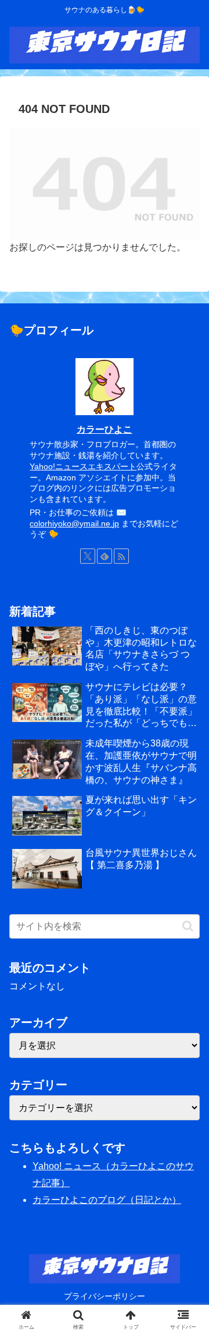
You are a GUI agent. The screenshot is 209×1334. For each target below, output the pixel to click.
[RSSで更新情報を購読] (121, 556)
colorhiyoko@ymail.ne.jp (74, 523)
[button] (188, 926)
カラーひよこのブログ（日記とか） (107, 1200)
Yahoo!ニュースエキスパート (83, 466)
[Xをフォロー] (87, 556)
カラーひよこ (104, 429)
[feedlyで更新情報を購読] (104, 556)
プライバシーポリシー (104, 1296)
